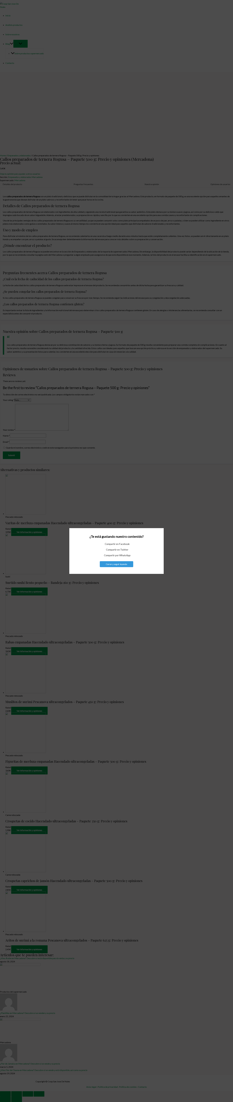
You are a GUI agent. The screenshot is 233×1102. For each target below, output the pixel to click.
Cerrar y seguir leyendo (116, 564)
